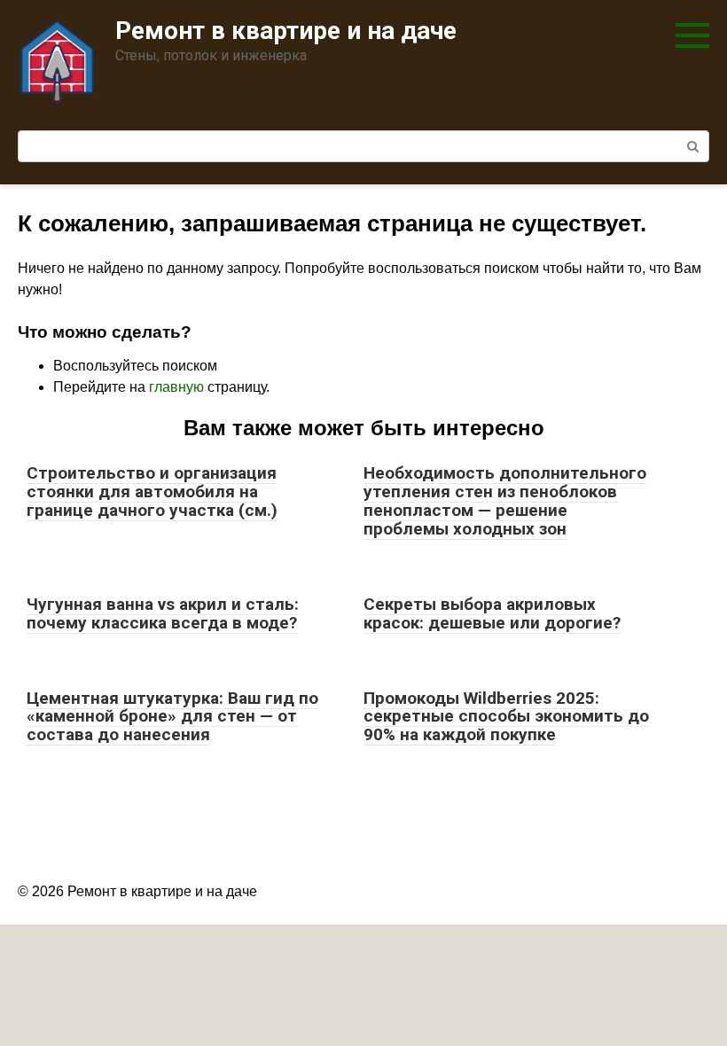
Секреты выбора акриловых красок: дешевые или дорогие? (492, 613)
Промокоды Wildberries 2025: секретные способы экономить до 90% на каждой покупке (506, 716)
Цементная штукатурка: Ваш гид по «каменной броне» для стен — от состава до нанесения (172, 716)
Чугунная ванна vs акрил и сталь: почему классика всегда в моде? (163, 613)
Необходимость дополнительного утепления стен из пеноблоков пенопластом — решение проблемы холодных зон (505, 501)
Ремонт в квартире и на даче (286, 30)
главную (176, 386)
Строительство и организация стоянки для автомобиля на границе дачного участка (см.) (152, 491)
